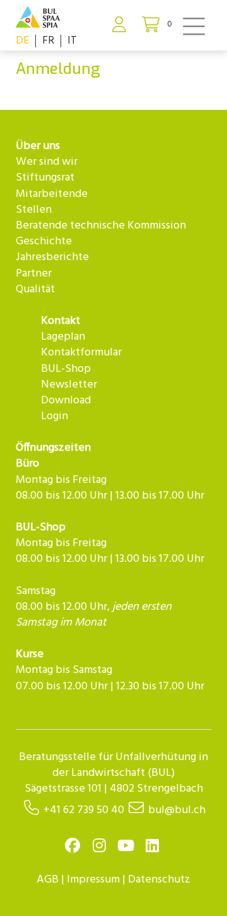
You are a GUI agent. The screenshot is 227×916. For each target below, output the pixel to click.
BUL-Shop (66, 369)
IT (72, 40)
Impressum (93, 880)
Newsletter (69, 385)
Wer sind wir (47, 162)
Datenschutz (159, 880)
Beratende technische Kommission (101, 226)
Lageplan (63, 337)
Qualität (35, 289)
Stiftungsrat (45, 178)
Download (66, 400)
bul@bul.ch (177, 810)
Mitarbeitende (52, 194)
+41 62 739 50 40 (84, 810)
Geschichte (44, 241)
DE (22, 40)
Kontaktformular (81, 352)
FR (48, 40)
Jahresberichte (52, 257)
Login (54, 416)
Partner (34, 274)
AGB (48, 880)
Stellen (34, 210)
